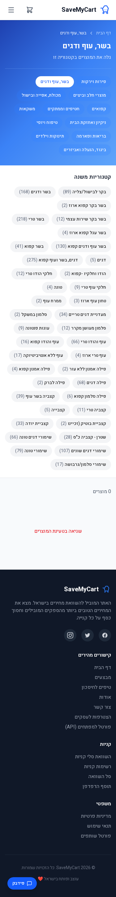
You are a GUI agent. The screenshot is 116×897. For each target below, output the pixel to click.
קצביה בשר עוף (35, 396)
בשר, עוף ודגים (55, 81)
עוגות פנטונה (34, 328)
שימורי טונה (31, 451)
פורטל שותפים (96, 836)
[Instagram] (70, 635)
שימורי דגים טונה (31, 437)
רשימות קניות (97, 766)
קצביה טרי (91, 410)
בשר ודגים (35, 192)
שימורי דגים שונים (82, 451)
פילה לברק (51, 382)
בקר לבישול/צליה (84, 192)
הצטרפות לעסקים (93, 717)
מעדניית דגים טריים (82, 314)
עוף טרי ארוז (90, 355)
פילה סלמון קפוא (86, 396)
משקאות (27, 109)
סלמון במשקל (31, 314)
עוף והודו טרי (88, 342)
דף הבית (103, 33)
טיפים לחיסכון (96, 687)
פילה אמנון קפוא (31, 369)
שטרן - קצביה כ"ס (85, 437)
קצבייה (55, 410)
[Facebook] (105, 635)
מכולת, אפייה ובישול (41, 95)
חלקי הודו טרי (34, 273)
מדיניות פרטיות (96, 816)
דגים (98, 260)
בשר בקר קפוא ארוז (84, 205)
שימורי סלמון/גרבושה (80, 464)
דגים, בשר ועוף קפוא (52, 260)
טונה (54, 287)
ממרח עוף (49, 301)
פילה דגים (91, 382)
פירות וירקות (93, 81)
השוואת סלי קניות (93, 756)
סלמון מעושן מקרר (84, 328)
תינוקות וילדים (50, 136)
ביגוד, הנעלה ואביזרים (85, 150)
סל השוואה (99, 776)
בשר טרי (30, 219)
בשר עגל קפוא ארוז (84, 233)
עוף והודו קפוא (40, 342)
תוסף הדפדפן (97, 786)
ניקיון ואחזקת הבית (88, 122)
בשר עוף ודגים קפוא (81, 246)
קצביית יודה (32, 423)
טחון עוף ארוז (90, 301)
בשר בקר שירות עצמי (81, 219)
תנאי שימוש (99, 826)
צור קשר (102, 707)
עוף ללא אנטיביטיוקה (38, 355)
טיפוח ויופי (47, 122)
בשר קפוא (29, 246)
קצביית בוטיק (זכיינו (83, 423)
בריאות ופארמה (91, 136)
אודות (105, 697)
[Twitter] (87, 635)
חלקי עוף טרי (90, 287)
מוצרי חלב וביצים (89, 95)
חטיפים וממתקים (63, 109)
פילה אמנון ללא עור (84, 369)
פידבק (18, 883)
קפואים (99, 109)
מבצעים (103, 677)
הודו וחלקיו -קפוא (85, 273)
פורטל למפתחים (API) (88, 727)
